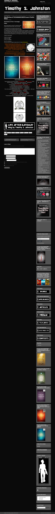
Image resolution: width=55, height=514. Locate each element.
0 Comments (9, 19)
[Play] (38, 87)
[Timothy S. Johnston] (27, 5)
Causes (41, 12)
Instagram (9, 39)
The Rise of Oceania (8, 12)
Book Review (6, 15)
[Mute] (47, 87)
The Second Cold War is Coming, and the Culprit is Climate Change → (27, 139)
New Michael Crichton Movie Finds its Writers (44, 147)
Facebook (9, 37)
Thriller (33, 15)
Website (5, 160)
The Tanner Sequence (16, 12)
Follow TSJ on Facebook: (42, 449)
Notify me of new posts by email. (9, 165)
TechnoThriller (20, 15)
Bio (37, 12)
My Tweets (38, 446)
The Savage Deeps (30, 15)
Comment (5, 147)
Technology (16, 15)
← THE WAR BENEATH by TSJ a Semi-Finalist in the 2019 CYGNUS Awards (10, 139)
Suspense (13, 15)
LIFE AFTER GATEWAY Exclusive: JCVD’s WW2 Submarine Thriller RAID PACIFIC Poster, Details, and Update (43, 151)
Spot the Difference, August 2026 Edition (43, 140)
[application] (43, 84)
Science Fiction (10, 15)
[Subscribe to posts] (37, 490)
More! (45, 12)
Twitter (9, 38)
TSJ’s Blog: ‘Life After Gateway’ (25, 12)
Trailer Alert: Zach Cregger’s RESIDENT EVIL (44, 172)
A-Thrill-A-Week (8, 25)
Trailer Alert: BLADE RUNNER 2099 (42, 169)
